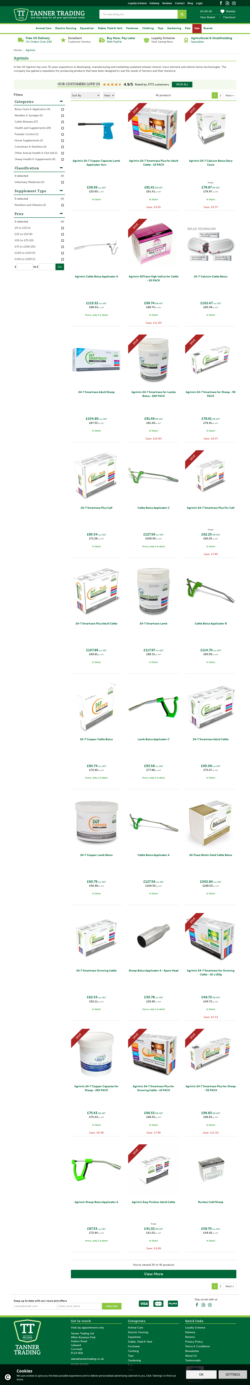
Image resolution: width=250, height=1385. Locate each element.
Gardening (134, 1360)
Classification (27, 168)
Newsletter (192, 1351)
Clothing (133, 1351)
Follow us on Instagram (233, 2)
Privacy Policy (194, 1341)
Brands (208, 28)
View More (153, 1274)
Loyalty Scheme (195, 1327)
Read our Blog (227, 2)
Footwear (134, 1346)
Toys (131, 1355)
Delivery (190, 1332)
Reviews (167, 3)
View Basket (207, 17)
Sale (197, 28)
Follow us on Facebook (221, 2)
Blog (190, 3)
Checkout (229, 17)
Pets (187, 28)
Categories (24, 102)
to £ (35, 266)
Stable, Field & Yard (140, 1341)
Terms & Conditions (197, 1346)
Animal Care (135, 1327)
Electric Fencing (138, 1332)
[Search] (182, 14)
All (62, 176)
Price (19, 214)
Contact (180, 3)
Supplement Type (30, 191)
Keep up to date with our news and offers (40, 1300)
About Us (191, 1355)
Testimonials (193, 1360)
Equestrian (134, 1337)
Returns (190, 1337)
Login (199, 3)
